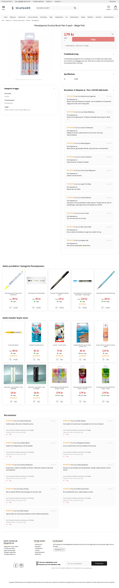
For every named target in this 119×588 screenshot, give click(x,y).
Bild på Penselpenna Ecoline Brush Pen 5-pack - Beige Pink (29, 79)
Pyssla (5, 17)
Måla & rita (13, 17)
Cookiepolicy (38, 548)
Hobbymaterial (59, 17)
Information (112, 1)
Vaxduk (83, 17)
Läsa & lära (98, 17)
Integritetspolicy (40, 552)
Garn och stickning (33, 17)
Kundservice (38, 544)
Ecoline (6, 96)
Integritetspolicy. (87, 568)
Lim (66, 17)
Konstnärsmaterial (109, 17)
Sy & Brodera (43, 17)
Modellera (90, 17)
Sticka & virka (21, 17)
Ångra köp (38, 554)
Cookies (37, 550)
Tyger (51, 17)
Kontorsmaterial (74, 17)
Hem (2, 20)
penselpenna (76, 59)
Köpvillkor (38, 546)
